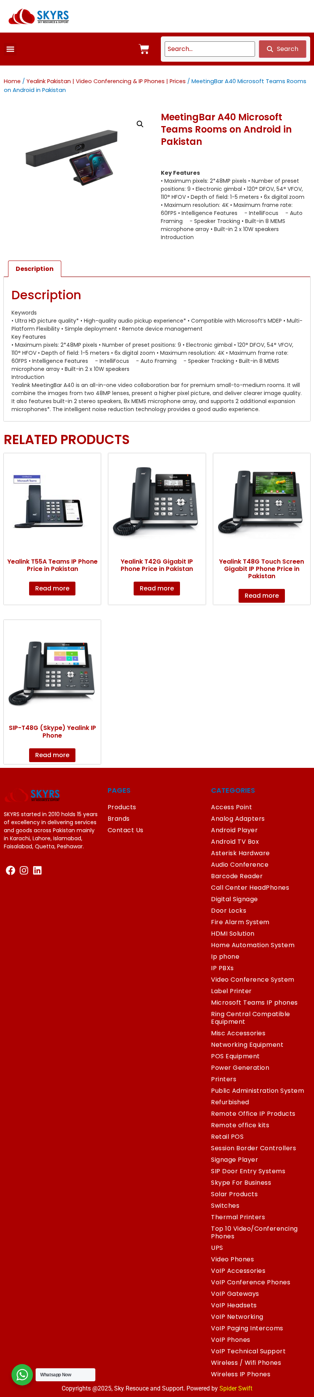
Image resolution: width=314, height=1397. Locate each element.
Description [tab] (35, 268)
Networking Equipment (247, 1044)
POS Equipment (235, 1056)
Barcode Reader (237, 876)
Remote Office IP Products (253, 1113)
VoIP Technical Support (248, 1351)
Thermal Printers (238, 1217)
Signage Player (234, 1159)
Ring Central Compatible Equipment (250, 1018)
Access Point (231, 807)
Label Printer (231, 991)
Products (122, 807)
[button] (10, 49)
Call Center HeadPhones (250, 887)
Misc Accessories (238, 1033)
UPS (217, 1247)
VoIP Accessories (238, 1270)
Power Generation (240, 1067)
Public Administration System (257, 1090)
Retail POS (227, 1136)
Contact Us (126, 830)
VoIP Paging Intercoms (247, 1328)
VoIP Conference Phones (250, 1282)
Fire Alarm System (240, 922)
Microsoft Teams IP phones (254, 1002)
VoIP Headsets (234, 1305)
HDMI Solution (233, 933)
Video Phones (232, 1259)
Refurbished (230, 1102)
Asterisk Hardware (240, 853)
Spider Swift (235, 1388)
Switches (225, 1205)
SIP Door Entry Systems (248, 1171)
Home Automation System (252, 945)
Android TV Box (235, 841)
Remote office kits (240, 1125)
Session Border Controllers (253, 1148)
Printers (223, 1079)
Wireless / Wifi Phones (246, 1362)
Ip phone (225, 956)
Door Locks (228, 910)
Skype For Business (241, 1182)
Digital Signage (234, 899)
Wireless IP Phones (240, 1374)
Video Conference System (252, 979)
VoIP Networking (237, 1316)
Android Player (234, 830)
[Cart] (144, 49)
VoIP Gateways (235, 1293)
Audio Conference (239, 864)
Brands (119, 818)
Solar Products (234, 1194)
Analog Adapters (238, 818)
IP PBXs (222, 968)
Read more (52, 588)
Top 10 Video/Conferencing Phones (254, 1232)
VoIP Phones (230, 1339)
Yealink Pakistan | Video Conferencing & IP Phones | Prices (106, 81)
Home (12, 81)
